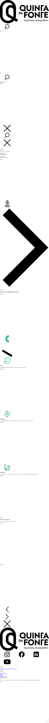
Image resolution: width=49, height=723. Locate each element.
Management (4, 668)
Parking (5, 673)
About (1, 668)
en (0, 73)
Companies (12, 668)
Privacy (3, 676)
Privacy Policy (37, 680)
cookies (7, 680)
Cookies (6, 676)
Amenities (1, 675)
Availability (1, 669)
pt (0, 72)
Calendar (1, 674)
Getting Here (2, 673)
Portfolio (15, 668)
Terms (1, 676)
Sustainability (8, 668)
